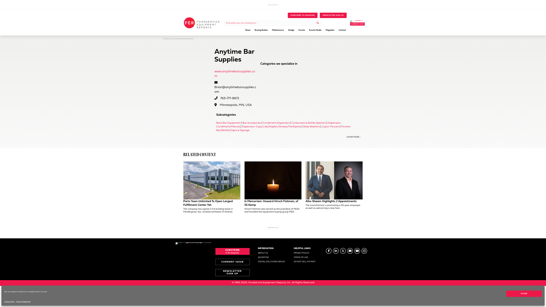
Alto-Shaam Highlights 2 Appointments (331, 201)
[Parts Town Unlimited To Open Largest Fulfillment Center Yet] (211, 180)
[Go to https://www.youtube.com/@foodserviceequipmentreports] (357, 251)
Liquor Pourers (330, 126)
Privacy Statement (23, 302)
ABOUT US (263, 253)
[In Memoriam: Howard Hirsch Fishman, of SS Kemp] (273, 180)
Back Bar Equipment (228, 123)
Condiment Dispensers (276, 123)
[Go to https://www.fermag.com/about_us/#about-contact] (350, 251)
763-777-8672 (229, 98)
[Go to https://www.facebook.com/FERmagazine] (329, 251)
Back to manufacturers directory (178, 39)
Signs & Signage (240, 130)
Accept (524, 294)
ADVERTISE (263, 257)
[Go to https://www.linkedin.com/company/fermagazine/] (336, 251)
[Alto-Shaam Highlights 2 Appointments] (334, 180)
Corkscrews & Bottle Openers (308, 123)
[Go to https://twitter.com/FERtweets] (343, 251)
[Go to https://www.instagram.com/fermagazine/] (364, 251)
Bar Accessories (251, 123)
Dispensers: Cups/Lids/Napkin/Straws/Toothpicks (271, 126)
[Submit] (318, 23)
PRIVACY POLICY (301, 253)
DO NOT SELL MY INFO (304, 262)
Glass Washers (311, 126)
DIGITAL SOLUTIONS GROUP (271, 262)
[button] (303, 15)
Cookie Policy (9, 302)
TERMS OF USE (301, 257)
